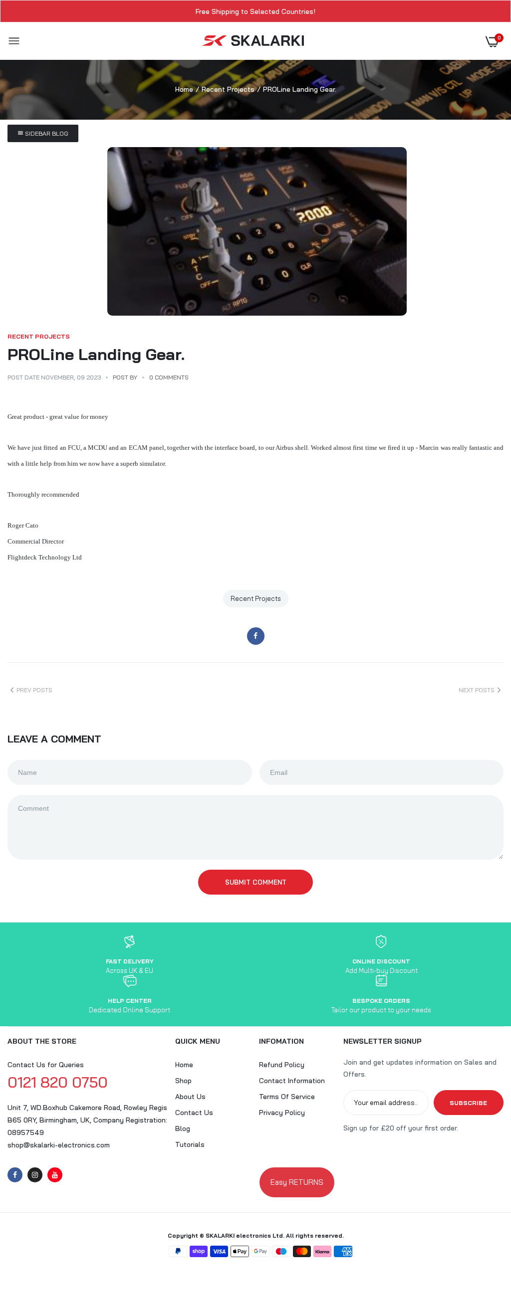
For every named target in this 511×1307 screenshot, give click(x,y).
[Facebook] (14, 1174)
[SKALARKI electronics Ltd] (253, 40)
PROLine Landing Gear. (96, 354)
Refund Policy (281, 1064)
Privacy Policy (282, 1112)
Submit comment (255, 882)
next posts (477, 690)
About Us (190, 1096)
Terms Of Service (287, 1096)
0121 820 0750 (57, 1082)
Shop (183, 1080)
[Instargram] (34, 1174)
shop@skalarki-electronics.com (58, 1144)
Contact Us (194, 1112)
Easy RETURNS (296, 1182)
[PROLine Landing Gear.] (257, 231)
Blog (182, 1128)
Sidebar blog (45, 133)
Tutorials (190, 1144)
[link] (483, 1244)
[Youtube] (54, 1174)
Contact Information (292, 1080)
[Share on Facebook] (255, 636)
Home (184, 89)
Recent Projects (228, 89)
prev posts (34, 690)
